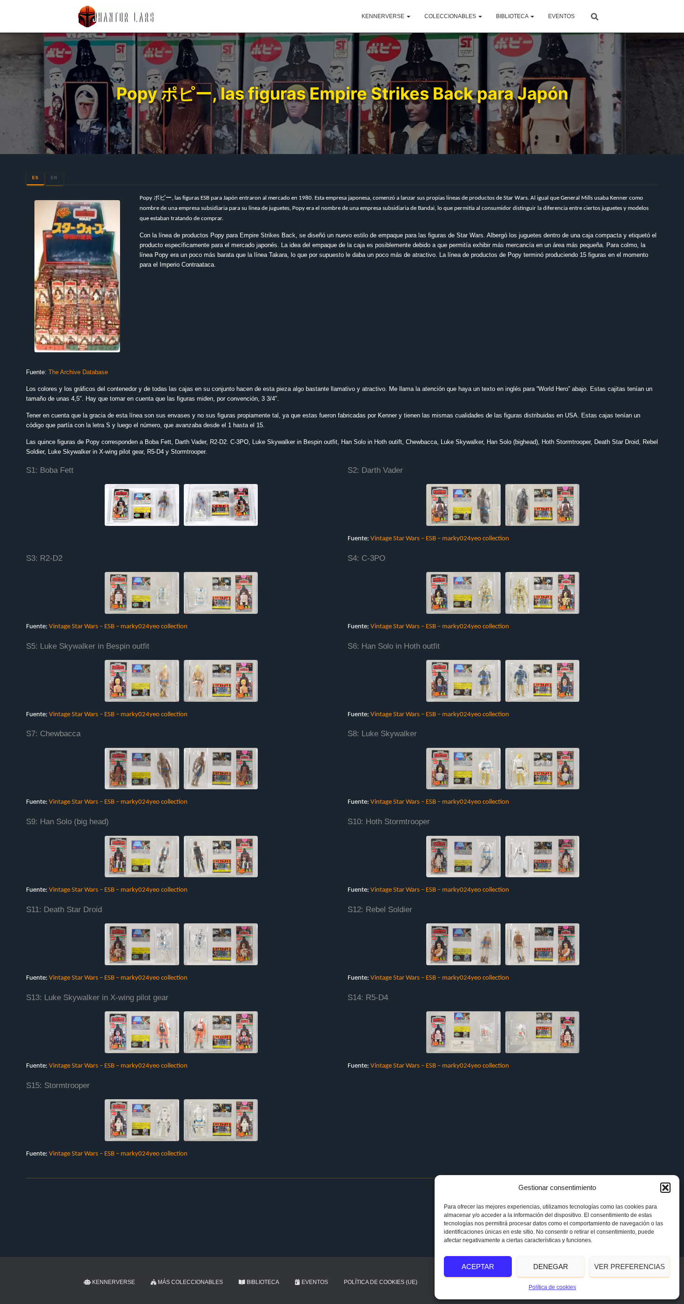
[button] (665, 1187)
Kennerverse (384, 16)
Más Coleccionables (189, 1282)
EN (54, 177)
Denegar (550, 1266)
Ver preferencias (629, 1266)
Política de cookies (552, 1287)
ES (35, 177)
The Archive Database (78, 372)
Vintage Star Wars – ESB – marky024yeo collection (439, 538)
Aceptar (478, 1266)
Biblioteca (513, 16)
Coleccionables (450, 16)
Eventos (561, 16)
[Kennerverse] (115, 16)
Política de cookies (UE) (380, 1282)
